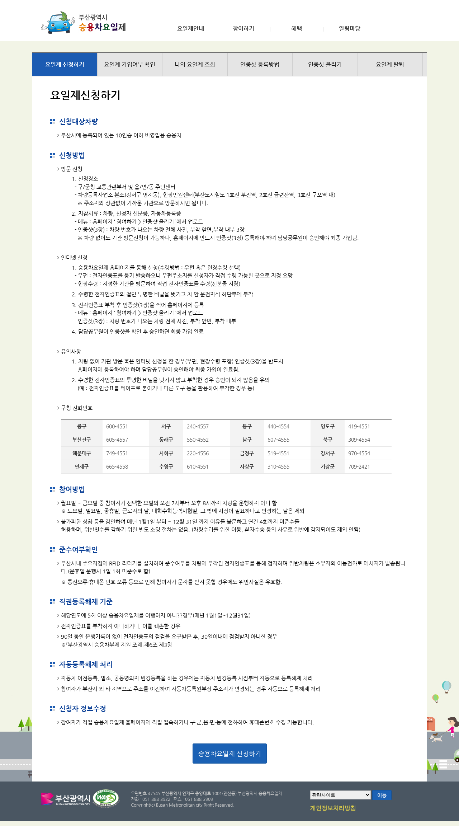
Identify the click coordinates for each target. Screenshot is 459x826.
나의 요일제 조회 (195, 64)
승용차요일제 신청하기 (229, 753)
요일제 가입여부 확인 (129, 64)
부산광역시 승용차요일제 (85, 22)
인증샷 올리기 (325, 64)
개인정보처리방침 (333, 808)
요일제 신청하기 (64, 64)
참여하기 (243, 29)
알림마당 (349, 29)
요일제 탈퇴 (390, 64)
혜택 (296, 29)
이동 (382, 795)
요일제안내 (190, 29)
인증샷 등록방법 (259, 64)
